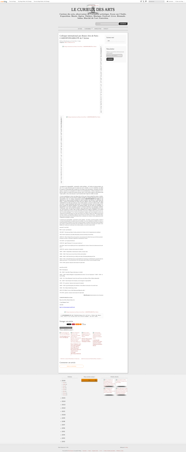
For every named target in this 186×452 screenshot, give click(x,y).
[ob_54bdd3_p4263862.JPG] (79, 46)
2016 (63, 428)
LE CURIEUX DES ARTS (93, 9)
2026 (63, 380)
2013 (63, 438)
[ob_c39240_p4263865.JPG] (81, 312)
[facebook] (141, 1)
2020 (64, 415)
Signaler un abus (95, 450)
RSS (109, 40)
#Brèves (66, 42)
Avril (64, 389)
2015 (63, 431)
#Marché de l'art (71, 42)
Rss (89, 380)
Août (64, 382)
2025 (63, 398)
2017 (63, 425)
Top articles (85, 450)
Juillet (64, 384)
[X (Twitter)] (143, 1)
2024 (63, 401)
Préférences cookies (120, 450)
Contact (106, 28)
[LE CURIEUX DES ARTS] (93, 5)
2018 (63, 421)
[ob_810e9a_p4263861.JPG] (83, 117)
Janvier (64, 394)
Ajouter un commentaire (71, 366)
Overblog (126, 447)
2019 (63, 418)
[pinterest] (146, 1)
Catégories (87, 29)
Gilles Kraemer (70, 450)
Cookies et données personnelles (109, 450)
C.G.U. (101, 450)
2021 (63, 411)
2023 (63, 405)
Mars (64, 391)
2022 (63, 408)
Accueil (80, 28)
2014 (63, 435)
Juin (64, 386)
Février (64, 393)
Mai (64, 387)
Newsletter (97, 28)
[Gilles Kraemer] (109, 392)
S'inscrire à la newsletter (65, 327)
